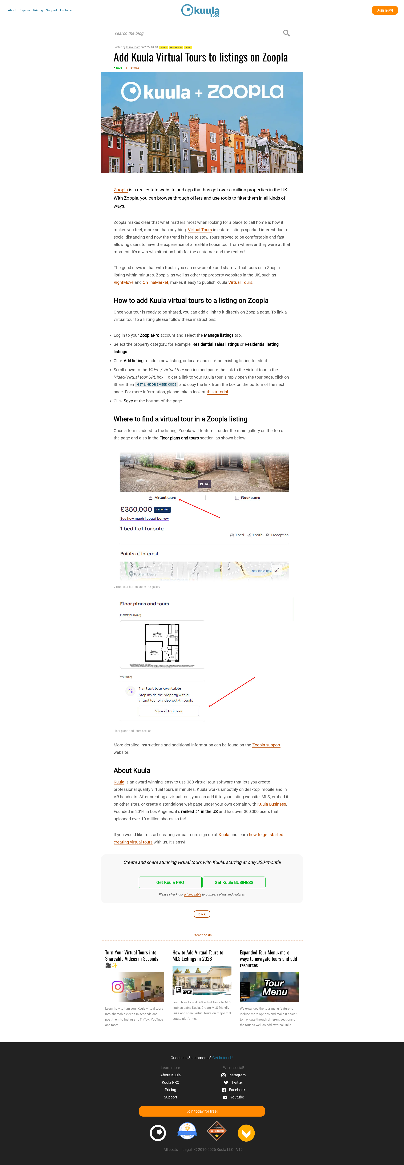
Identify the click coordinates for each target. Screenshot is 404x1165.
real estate (176, 47)
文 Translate (132, 67)
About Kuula (170, 1075)
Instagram (237, 1075)
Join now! (385, 10)
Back (202, 914)
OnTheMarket (155, 282)
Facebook (236, 1090)
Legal (187, 1149)
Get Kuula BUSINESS (234, 882)
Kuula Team (133, 47)
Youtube (236, 1097)
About (12, 10)
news (187, 47)
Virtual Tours (200, 229)
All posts (170, 1149)
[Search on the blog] (286, 33)
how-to (163, 47)
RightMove (124, 282)
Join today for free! (202, 1111)
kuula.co (66, 10)
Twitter (236, 1082)
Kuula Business (271, 804)
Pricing (38, 10)
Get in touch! (222, 1058)
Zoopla (121, 189)
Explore (25, 10)
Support (51, 10)
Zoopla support (266, 744)
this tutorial (217, 391)
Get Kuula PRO (170, 882)
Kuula (119, 782)
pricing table (192, 894)
